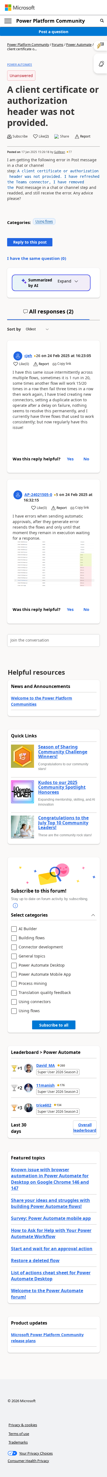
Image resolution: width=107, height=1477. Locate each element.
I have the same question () (36, 258)
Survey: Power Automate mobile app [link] (51, 1218)
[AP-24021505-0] (17, 494)
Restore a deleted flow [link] (35, 1260)
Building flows (32, 938)
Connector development (41, 947)
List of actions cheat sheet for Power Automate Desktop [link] (51, 1276)
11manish (45, 1085)
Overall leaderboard (84, 1127)
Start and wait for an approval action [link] (51, 1249)
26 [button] (38, 355)
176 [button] (62, 1085)
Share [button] (64, 136)
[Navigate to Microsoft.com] (20, 7)
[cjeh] (17, 356)
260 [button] (62, 1065)
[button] (102, 21)
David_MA (45, 1065)
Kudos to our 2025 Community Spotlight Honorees (62, 787)
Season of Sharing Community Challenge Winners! (62, 752)
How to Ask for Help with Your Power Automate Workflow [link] (51, 1233)
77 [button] (70, 152)
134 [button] (59, 1105)
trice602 (43, 1105)
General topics (32, 956)
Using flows (44, 221)
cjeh (28, 355)
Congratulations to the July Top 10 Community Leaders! (63, 823)
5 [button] (57, 494)
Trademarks (18, 1442)
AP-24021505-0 (38, 494)
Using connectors (35, 1001)
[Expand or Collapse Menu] (8, 21)
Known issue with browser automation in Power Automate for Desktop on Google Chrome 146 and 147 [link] (50, 1179)
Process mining (33, 983)
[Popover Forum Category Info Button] (15, 906)
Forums (57, 44)
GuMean (59, 152)
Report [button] (85, 136)
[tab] (48, 314)
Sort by (14, 329)
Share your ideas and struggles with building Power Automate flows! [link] (50, 1203)
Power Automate (79, 44)
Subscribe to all (53, 1025)
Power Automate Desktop (42, 965)
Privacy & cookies (23, 1424)
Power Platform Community (50, 20)
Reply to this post (30, 242)
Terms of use (19, 1433)
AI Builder (28, 929)
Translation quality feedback (45, 992)
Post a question (53, 31)
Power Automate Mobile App (45, 974)
